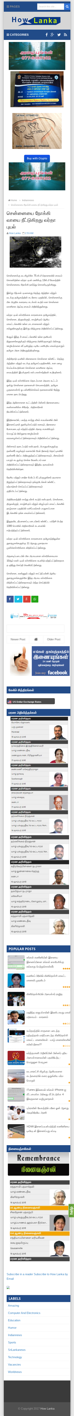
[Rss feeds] (65, 35)
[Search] (67, 6)
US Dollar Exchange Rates (27, 702)
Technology (15, 1357)
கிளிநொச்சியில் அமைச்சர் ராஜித (45, 994)
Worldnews (15, 1371)
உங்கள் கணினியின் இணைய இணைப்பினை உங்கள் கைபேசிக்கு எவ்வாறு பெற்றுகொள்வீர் (45, 962)
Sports (12, 1342)
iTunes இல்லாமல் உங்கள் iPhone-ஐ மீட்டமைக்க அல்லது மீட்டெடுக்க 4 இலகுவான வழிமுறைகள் (46, 1094)
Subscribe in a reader (20, 1274)
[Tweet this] (18, 599)
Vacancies (14, 1364)
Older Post (53, 639)
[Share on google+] (27, 599)
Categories (19, 34)
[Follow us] (59, 35)
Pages (14, 6)
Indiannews (15, 1335)
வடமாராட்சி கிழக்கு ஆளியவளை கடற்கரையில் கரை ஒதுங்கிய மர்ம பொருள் (45, 1076)
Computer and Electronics (24, 1313)
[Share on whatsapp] (34, 599)
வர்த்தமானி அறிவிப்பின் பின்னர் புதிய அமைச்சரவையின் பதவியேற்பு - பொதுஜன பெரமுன (47, 1057)
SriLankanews (17, 1349)
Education (14, 1320)
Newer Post (18, 639)
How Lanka (47, 1408)
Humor (12, 1327)
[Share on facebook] (10, 599)
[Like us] (46, 35)
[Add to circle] (52, 35)
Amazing (13, 1305)
